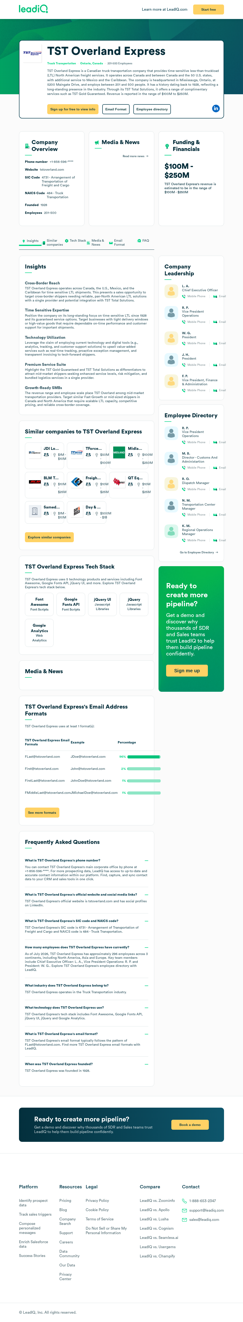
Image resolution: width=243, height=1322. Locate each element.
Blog (63, 1210)
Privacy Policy (97, 1201)
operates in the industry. (75, 989)
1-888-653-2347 (202, 1201)
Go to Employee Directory (197, 552)
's (82, 926)
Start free (208, 9)
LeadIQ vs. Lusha (154, 1219)
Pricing (65, 1201)
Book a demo (190, 1125)
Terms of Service (100, 1219)
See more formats (42, 812)
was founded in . (59, 1068)
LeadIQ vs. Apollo (154, 1210)
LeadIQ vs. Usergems (158, 1247)
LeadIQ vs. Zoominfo (157, 1201)
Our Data (67, 1265)
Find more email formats (97, 1044)
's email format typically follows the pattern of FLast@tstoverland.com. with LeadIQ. (82, 1041)
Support (66, 1233)
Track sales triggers (35, 1214)
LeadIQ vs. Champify (157, 1256)
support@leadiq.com (206, 1210)
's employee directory (96, 966)
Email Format (115, 109)
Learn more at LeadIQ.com (164, 9)
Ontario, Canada (91, 63)
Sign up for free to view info (72, 109)
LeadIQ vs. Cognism (157, 1228)
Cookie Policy (97, 1210)
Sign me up (187, 670)
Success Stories (32, 1256)
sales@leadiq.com (204, 1220)
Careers (66, 1242)
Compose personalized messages (29, 1228)
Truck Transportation (97, 992)
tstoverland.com (100, 901)
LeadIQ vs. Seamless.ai (159, 1238)
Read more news (133, 156)
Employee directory (152, 109)
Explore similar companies (49, 537)
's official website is (86, 900)
